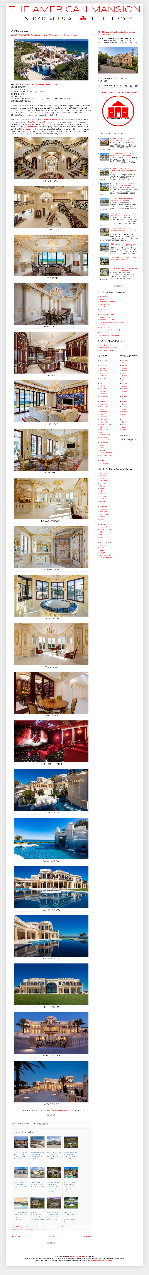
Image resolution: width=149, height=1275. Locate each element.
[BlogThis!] (40, 1124)
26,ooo (124, 371)
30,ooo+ (125, 360)
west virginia (105, 463)
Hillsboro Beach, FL (52, 120)
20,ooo (124, 386)
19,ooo (124, 388)
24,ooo (124, 376)
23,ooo (124, 378)
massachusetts (105, 401)
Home (51, 1236)
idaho (102, 383)
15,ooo (124, 399)
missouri (103, 409)
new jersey (104, 417)
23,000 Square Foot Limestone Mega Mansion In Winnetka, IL (121, 199)
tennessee (104, 442)
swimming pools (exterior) (110, 330)
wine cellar (31, 1229)
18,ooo (124, 391)
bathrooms (104, 296)
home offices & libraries (109, 319)
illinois (102, 386)
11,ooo (124, 409)
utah (102, 448)
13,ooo (124, 404)
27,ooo (124, 368)
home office (44, 1227)
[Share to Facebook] (44, 1124)
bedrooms (104, 299)
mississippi (104, 517)
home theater (26, 129)
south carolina (105, 440)
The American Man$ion (61, 1110)
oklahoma (104, 430)
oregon (103, 432)
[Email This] (38, 1124)
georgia (103, 381)
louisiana (103, 396)
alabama (103, 360)
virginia (103, 450)
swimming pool (52, 131)
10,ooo (124, 412)
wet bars (103, 332)
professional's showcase (109, 348)
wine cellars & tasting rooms (110, 335)
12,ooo (124, 406)
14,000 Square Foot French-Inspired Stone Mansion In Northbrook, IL (123, 269)
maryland (103, 399)
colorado (103, 371)
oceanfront (62, 1227)
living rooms (104, 327)
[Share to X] (42, 1124)
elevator (32, 1227)
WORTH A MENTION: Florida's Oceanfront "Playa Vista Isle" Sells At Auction (44, 35)
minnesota (104, 406)
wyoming (103, 460)
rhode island (105, 437)
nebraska (103, 412)
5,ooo (124, 424)
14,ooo (124, 401)
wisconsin (103, 458)
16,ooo (124, 396)
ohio (102, 427)
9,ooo (124, 414)
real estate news (71, 1227)
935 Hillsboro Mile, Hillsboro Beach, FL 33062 (39, 85)
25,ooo (124, 373)
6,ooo (124, 422)
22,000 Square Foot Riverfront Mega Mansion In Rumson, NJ (123, 258)
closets (103, 307)
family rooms (105, 312)
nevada (103, 414)
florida (38, 1227)
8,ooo (124, 417)
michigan (103, 404)
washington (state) (107, 453)
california (103, 368)
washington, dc (106, 455)
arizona (103, 363)
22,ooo (124, 381)
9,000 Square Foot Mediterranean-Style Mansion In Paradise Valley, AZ (123, 245)
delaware (103, 376)
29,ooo (124, 363)
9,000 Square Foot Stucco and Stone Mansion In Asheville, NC (121, 184)
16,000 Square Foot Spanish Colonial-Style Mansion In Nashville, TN (123, 170)
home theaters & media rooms (111, 322)
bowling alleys (105, 304)
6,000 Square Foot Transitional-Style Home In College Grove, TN (123, 215)
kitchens (103, 325)
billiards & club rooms (108, 302)
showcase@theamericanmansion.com (102, 1260)
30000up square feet (22, 1227)
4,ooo (124, 427)
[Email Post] (34, 1123)
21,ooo (124, 383)
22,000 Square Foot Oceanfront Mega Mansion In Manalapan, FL (122, 154)
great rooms (105, 317)
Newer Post (15, 1236)
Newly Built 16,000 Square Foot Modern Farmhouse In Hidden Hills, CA (123, 230)
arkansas (103, 365)
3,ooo (124, 430)
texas (102, 445)
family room (32, 127)
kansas (102, 391)
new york (103, 422)
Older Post (87, 1236)
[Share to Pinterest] (47, 1124)
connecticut (104, 373)
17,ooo (124, 394)
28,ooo (124, 365)
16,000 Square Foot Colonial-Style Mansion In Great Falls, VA (122, 139)
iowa (102, 499)
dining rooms (105, 309)
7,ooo (124, 419)
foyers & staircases (107, 314)
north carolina (105, 424)
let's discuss (104, 345)
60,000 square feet (37, 122)
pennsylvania (105, 435)
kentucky (103, 394)
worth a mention (41, 1229)
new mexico (105, 419)
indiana (103, 388)
